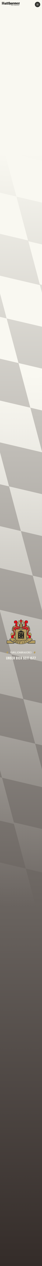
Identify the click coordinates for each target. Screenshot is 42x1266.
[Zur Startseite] (11, 4)
